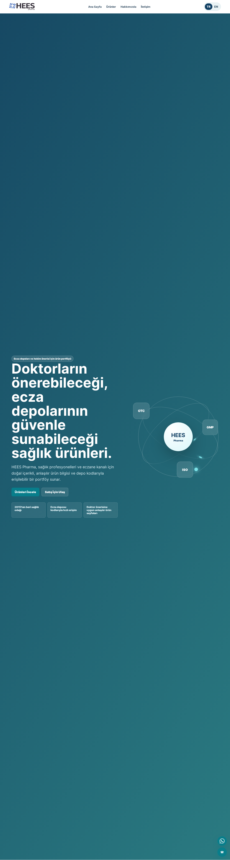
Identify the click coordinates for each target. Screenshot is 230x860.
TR (209, 6)
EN (216, 6)
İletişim (145, 6)
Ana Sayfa (95, 6)
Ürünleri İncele (25, 492)
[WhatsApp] (222, 841)
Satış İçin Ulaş (55, 492)
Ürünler (111, 6)
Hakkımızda (128, 6)
